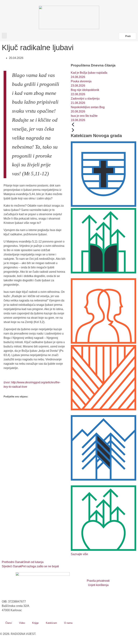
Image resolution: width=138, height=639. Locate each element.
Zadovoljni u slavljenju (85, 98)
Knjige (35, 623)
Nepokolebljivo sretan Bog (88, 107)
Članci (8, 623)
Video (22, 623)
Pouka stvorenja (81, 81)
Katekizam (51, 623)
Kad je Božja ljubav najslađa (89, 72)
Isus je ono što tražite (84, 115)
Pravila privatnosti (98, 580)
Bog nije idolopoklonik (85, 89)
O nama (68, 623)
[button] (4, 36)
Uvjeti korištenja (98, 585)
